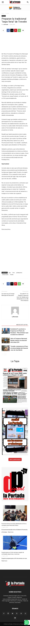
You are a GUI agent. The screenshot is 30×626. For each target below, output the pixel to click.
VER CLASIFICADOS (15, 459)
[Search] (28, 2)
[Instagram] (8, 613)
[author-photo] (15, 314)
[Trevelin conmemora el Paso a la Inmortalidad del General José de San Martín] (6, 348)
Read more (10, 532)
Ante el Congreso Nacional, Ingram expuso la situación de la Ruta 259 (18, 340)
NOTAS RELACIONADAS (8, 324)
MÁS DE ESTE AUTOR (21, 324)
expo (10, 272)
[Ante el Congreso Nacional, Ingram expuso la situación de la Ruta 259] (6, 340)
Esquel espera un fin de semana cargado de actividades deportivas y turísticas (13, 553)
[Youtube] (15, 618)
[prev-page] (3, 354)
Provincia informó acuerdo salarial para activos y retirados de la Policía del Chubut (14, 524)
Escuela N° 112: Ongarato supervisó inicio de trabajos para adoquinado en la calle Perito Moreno (22, 297)
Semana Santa (5, 274)
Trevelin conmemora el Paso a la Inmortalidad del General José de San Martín (19, 348)
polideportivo (19, 272)
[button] (2, 2)
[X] (12, 30)
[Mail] (12, 613)
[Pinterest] (15, 30)
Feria (13, 272)
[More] (23, 30)
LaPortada (5, 24)
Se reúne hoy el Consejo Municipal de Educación (8, 294)
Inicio (3, 13)
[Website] (21, 613)
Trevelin (7, 13)
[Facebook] (8, 30)
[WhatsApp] (19, 30)
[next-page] (5, 354)
